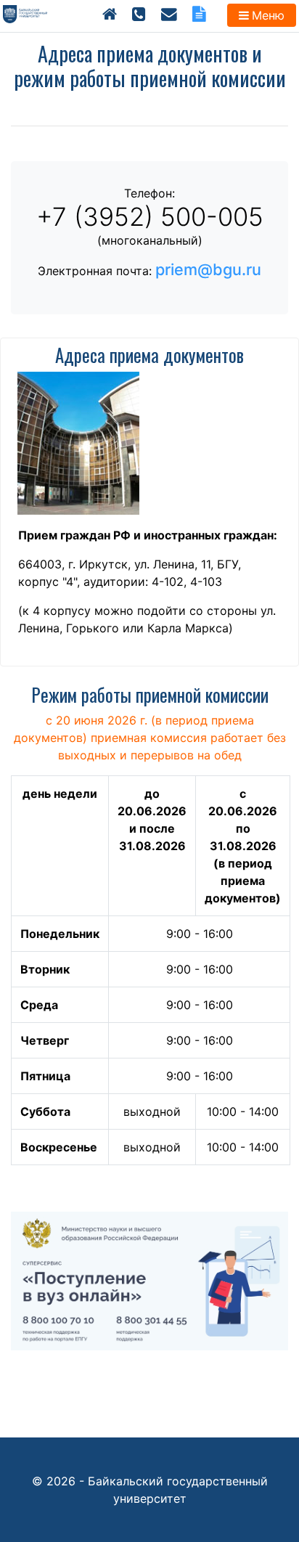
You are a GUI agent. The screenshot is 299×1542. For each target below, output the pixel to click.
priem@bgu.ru (208, 269)
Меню (268, 15)
